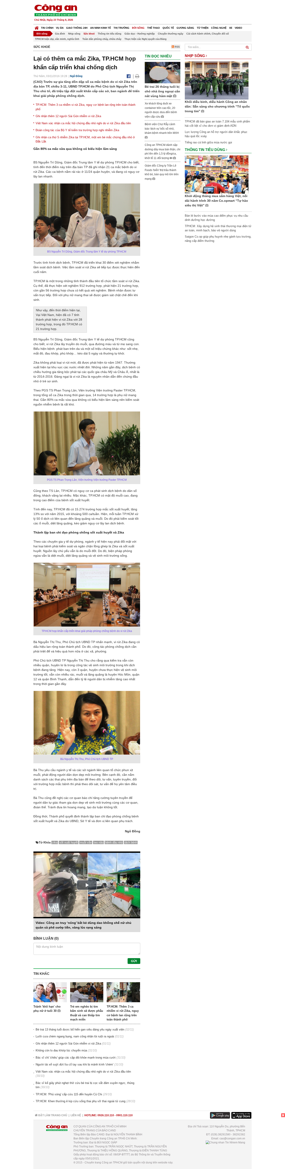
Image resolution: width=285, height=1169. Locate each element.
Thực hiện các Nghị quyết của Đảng (145, 39)
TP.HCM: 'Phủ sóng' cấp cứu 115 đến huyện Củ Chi (69, 1094)
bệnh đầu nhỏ (114, 842)
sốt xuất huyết (68, 842)
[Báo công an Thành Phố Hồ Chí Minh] (55, 10)
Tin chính (47, 27)
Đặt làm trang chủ (52, 1115)
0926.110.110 (106, 1115)
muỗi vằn (86, 842)
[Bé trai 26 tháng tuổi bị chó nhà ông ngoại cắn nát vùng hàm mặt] (162, 72)
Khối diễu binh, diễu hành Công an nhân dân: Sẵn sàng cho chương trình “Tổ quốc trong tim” (217, 106)
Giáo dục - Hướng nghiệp (139, 33)
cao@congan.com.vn (232, 1138)
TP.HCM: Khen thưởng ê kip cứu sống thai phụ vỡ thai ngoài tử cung (80, 1101)
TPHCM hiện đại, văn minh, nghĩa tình (57, 39)
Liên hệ (76, 1115)
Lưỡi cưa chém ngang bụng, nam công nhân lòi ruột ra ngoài (75, 1036)
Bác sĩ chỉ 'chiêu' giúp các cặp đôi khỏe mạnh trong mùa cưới (76, 1057)
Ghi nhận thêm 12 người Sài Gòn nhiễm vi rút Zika (68, 116)
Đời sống (138, 27)
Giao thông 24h (77, 27)
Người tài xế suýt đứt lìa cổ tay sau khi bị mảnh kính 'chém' (74, 1064)
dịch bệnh (131, 842)
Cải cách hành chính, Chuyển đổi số (207, 33)
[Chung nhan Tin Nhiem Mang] (225, 1142)
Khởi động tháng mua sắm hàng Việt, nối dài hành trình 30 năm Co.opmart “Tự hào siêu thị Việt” (216, 200)
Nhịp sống (74, 33)
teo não (98, 842)
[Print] (137, 76)
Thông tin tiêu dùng (109, 33)
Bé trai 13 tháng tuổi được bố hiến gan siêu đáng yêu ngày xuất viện (80, 1029)
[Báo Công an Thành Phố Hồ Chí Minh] (36, 27)
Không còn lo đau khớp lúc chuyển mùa (61, 1050)
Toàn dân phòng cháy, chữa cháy (101, 39)
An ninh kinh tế (100, 27)
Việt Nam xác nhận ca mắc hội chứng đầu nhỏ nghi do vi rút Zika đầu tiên (83, 123)
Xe (230, 27)
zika (54, 842)
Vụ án (59, 27)
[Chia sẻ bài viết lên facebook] (128, 76)
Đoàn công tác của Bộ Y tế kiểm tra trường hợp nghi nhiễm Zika (77, 130)
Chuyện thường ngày (170, 33)
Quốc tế (168, 27)
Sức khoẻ (89, 33)
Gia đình (60, 33)
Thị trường (121, 27)
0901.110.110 (124, 1115)
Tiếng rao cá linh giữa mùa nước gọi (208, 142)
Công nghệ (218, 27)
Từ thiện (202, 27)
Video (238, 27)
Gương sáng (185, 27)
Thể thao (153, 27)
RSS (177, 46)
